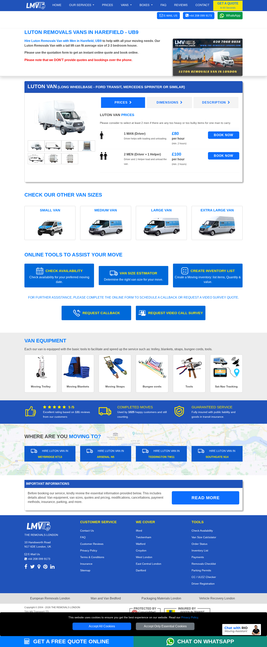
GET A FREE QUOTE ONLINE (70, 641)
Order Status (199, 543)
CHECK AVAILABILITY (59, 276)
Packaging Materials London (161, 598)
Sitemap (85, 570)
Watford (140, 543)
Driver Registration (203, 583)
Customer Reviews (91, 543)
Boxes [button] (145, 5)
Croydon (141, 550)
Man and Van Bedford (106, 598)
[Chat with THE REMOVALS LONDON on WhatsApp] (171, 641)
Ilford (139, 530)
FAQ (83, 537)
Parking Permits (201, 570)
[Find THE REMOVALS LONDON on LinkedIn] (52, 567)
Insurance (86, 563)
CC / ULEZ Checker (204, 577)
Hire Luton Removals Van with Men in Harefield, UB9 (63, 41)
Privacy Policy (189, 617)
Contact (202, 5)
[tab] (36, 145)
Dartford (141, 570)
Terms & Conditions (92, 557)
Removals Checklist (204, 563)
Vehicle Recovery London (217, 598)
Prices (107, 5)
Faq (163, 5)
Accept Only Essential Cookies (165, 626)
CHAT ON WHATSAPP (205, 641)
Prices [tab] (122, 102)
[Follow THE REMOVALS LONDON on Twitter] (32, 567)
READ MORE (206, 497)
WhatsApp (233, 15)
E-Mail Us (33, 554)
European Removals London (50, 598)
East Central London (148, 563)
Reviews (181, 5)
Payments (198, 557)
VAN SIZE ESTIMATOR (133, 276)
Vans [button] (125, 5)
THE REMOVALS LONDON (65, 607)
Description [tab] (214, 102)
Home (56, 5)
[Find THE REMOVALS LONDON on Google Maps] (39, 567)
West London (144, 557)
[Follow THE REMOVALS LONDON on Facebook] (25, 567)
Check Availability (202, 530)
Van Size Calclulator (204, 537)
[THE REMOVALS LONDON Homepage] (35, 5)
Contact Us (87, 530)
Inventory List (200, 550)
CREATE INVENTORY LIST (208, 276)
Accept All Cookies (102, 626)
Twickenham (143, 537)
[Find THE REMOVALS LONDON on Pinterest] (45, 567)
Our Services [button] (80, 5)
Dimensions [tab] (168, 102)
